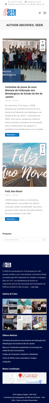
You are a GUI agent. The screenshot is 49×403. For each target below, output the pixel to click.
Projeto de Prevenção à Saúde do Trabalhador (20, 354)
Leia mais (34, 287)
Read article (11, 135)
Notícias (8, 101)
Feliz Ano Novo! (13, 191)
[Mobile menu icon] (44, 13)
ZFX (14, 394)
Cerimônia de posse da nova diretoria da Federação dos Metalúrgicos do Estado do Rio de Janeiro (24, 342)
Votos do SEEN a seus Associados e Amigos (20, 358)
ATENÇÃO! (7, 362)
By (15, 101)
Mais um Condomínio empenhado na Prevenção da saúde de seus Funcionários (22, 348)
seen (39, 25)
